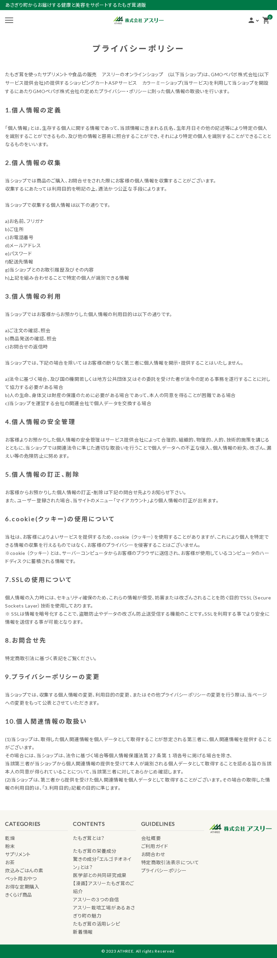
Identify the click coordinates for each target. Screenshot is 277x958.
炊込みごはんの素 (24, 870)
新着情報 (83, 932)
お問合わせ (153, 854)
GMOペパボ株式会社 (234, 74)
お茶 (10, 862)
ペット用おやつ (21, 878)
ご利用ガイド (154, 846)
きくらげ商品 (18, 895)
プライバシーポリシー (164, 870)
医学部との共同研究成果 (100, 875)
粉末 (10, 846)
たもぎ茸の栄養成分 (94, 851)
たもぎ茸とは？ (89, 838)
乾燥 (10, 838)
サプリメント (18, 854)
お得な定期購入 (22, 887)
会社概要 (151, 838)
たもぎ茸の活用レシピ (96, 924)
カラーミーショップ (162, 83)
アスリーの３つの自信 (96, 899)
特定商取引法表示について (170, 862)
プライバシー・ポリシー (123, 91)
